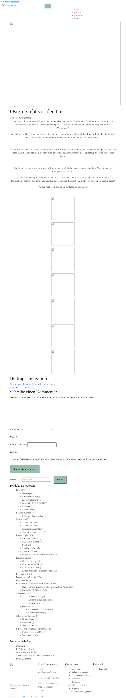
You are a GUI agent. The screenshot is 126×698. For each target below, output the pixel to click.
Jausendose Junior (30, 529)
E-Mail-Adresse (18, 444)
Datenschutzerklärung (80, 675)
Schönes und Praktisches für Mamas (31, 629)
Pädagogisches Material (26, 577)
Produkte (77, 13)
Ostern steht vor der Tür (26, 652)
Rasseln (25, 506)
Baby (18, 490)
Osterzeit (26, 606)
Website (14, 452)
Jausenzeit (20, 519)
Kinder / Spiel (22, 535)
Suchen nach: (16, 479)
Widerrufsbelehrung (80, 685)
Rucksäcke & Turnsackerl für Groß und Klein (36, 584)
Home (76, 10)
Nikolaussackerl (35, 603)
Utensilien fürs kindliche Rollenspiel (38, 555)
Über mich (78, 15)
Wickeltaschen (28, 635)
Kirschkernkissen (23, 558)
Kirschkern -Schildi (30, 564)
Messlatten (26, 622)
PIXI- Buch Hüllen (30, 542)
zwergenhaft (25, 118)
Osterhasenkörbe (35, 613)
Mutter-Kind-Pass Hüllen (33, 632)
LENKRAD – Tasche (20, 387)
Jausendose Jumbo (30, 526)
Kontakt (77, 18)
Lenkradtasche (22, 574)
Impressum (76, 669)
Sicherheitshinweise (80, 672)
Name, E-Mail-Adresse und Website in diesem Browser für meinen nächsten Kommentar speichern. (60, 459)
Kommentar (16, 429)
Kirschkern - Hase (30, 561)
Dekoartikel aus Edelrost (39, 600)
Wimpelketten (28, 625)
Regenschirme (22, 580)
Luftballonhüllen (29, 538)
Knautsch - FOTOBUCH (33, 503)
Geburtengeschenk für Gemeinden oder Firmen (32, 384)
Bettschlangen (28, 619)
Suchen (60, 479)
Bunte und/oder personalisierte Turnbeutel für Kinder (45, 587)
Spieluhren (27, 509)
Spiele (25, 545)
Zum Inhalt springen (10, 1)
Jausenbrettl (27, 522)
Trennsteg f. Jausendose (32, 532)
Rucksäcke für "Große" (32, 590)
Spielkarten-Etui (29, 548)
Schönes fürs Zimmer (25, 616)
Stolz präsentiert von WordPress (20, 697)
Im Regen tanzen (23, 659)
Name (14, 437)
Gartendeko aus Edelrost (39, 609)
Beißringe (26, 493)
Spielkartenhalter (29, 551)
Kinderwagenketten (30, 500)
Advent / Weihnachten (31, 596)
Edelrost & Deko (23, 513)
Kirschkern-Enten (30, 567)
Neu (12, 118)
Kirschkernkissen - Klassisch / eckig (37, 571)
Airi (37, 697)
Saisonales (20, 593)
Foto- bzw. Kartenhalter (32, 516)
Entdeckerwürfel (29, 497)
